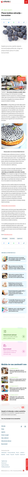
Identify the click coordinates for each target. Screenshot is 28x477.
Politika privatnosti (5, 466)
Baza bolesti (4, 444)
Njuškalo (3, 454)
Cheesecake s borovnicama (8, 205)
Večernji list (4, 452)
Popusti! (12, 454)
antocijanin (4, 238)
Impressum (4, 463)
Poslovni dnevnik (11, 452)
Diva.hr (17, 452)
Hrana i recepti (5, 435)
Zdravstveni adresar (6, 441)
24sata (7, 454)
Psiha (2, 429)
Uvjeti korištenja (5, 465)
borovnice (12, 238)
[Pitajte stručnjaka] (27, 464)
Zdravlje (3, 426)
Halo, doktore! (4, 438)
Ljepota (3, 432)
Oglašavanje (4, 461)
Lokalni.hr (22, 452)
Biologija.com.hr (8, 234)
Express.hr (22, 454)
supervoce (19, 238)
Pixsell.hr (17, 454)
